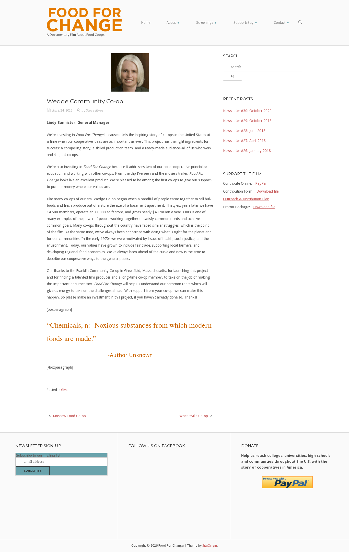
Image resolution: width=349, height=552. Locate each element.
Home (145, 22)
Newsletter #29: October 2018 (247, 121)
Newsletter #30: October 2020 (247, 111)
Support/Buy (246, 22)
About (173, 22)
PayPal (260, 183)
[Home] (84, 19)
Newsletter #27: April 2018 (244, 141)
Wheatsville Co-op (193, 416)
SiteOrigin (209, 545)
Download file (267, 191)
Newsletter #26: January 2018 (247, 151)
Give (64, 390)
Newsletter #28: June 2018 (244, 131)
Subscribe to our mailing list (38, 455)
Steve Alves (94, 110)
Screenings (206, 22)
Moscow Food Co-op (69, 416)
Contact (281, 22)
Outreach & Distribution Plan (246, 199)
